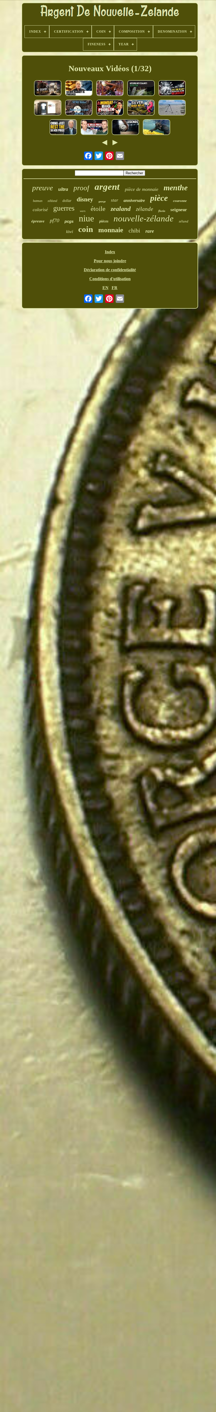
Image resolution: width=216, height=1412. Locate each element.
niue (86, 218)
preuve (42, 187)
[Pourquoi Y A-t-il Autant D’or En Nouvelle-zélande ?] (156, 127)
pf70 (54, 220)
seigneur (178, 209)
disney (85, 199)
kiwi (69, 231)
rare (149, 231)
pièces (103, 221)
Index (110, 252)
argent (107, 187)
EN (105, 287)
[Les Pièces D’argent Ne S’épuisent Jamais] (172, 108)
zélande (144, 209)
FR (114, 287)
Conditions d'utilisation (110, 278)
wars (82, 210)
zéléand (52, 201)
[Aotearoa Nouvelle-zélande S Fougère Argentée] (141, 88)
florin (161, 210)
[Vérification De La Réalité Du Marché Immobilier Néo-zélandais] (94, 127)
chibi (134, 230)
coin (85, 229)
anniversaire (134, 200)
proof (81, 188)
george (102, 201)
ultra (63, 189)
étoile (98, 208)
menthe (176, 187)
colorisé (40, 209)
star (114, 200)
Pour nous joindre (110, 261)
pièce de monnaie (141, 189)
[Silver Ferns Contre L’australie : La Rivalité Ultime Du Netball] (125, 127)
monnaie (110, 230)
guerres (64, 208)
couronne (180, 201)
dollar (66, 201)
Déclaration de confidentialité (110, 270)
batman (37, 201)
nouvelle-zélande (144, 218)
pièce (159, 198)
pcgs (69, 221)
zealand (121, 208)
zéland (183, 221)
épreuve (38, 221)
